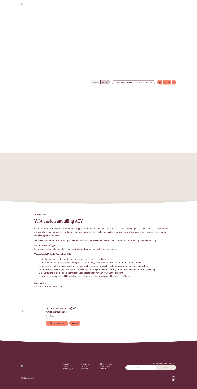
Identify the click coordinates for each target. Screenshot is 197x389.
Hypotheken (132, 82)
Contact (103, 369)
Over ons (148, 82)
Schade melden (105, 366)
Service (141, 82)
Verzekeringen (120, 82)
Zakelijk (65, 366)
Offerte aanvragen (107, 364)
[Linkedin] (173, 379)
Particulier (66, 364)
